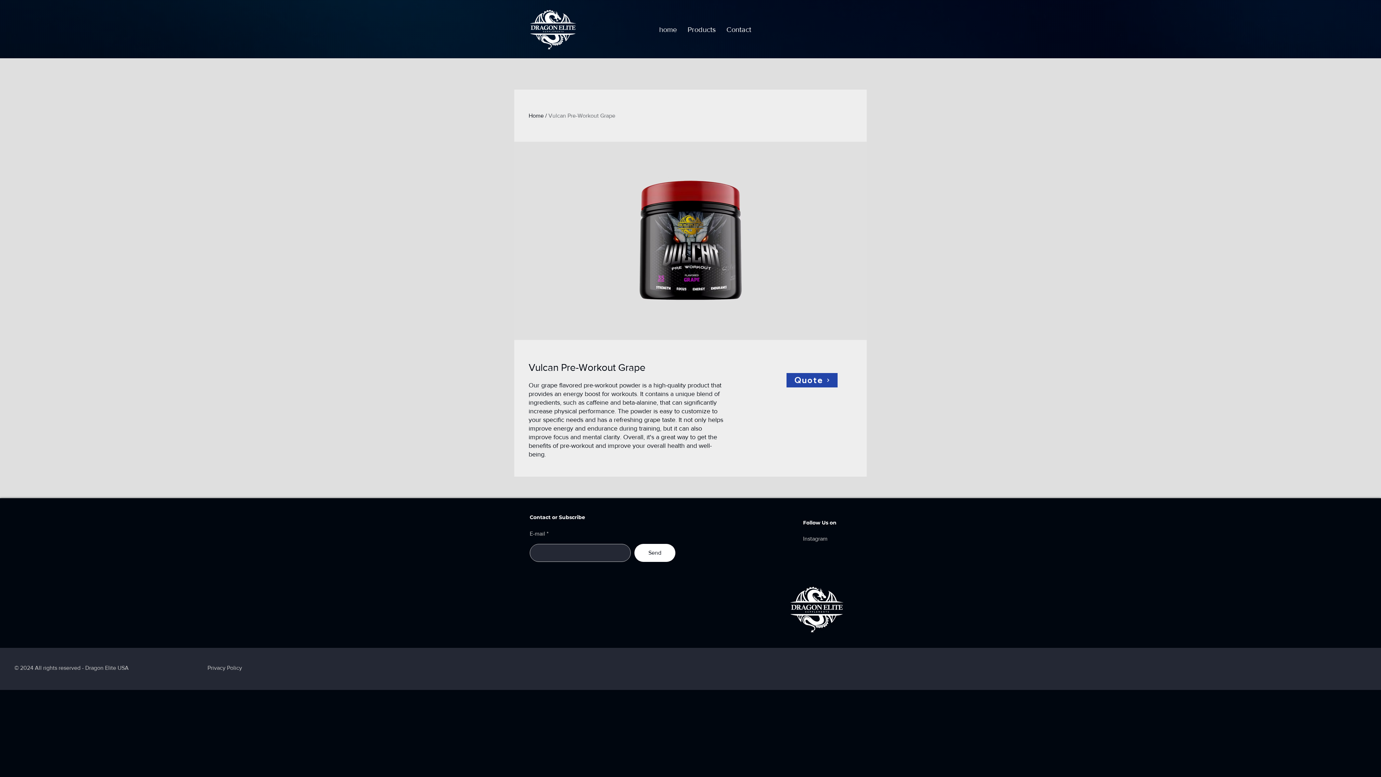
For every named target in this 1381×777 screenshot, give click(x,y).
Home (536, 116)
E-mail (537, 534)
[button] (701, 29)
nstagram (816, 539)
